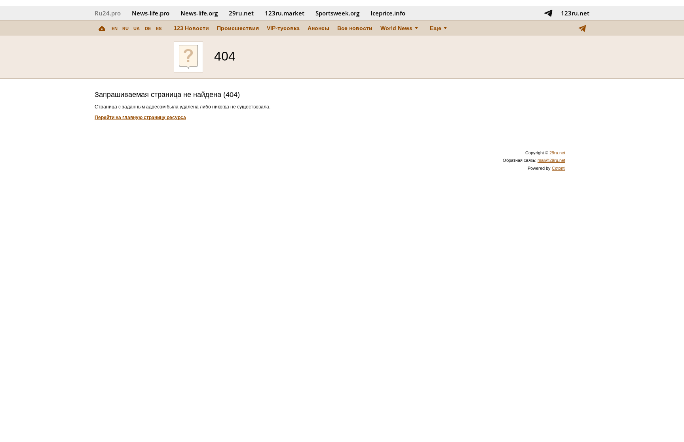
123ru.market (284, 13)
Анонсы (318, 28)
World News (396, 28)
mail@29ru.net (551, 160)
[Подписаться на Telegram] (548, 13)
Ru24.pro (108, 13)
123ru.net (575, 13)
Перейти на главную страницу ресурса (140, 117)
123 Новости (191, 28)
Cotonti (558, 168)
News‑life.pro (150, 13)
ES (159, 28)
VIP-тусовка (283, 28)
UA (136, 28)
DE (148, 28)
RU (125, 28)
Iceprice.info (387, 13)
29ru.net (241, 13)
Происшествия (238, 28)
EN (115, 28)
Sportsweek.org (337, 13)
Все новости (354, 28)
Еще (435, 28)
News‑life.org (199, 13)
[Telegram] (582, 28)
